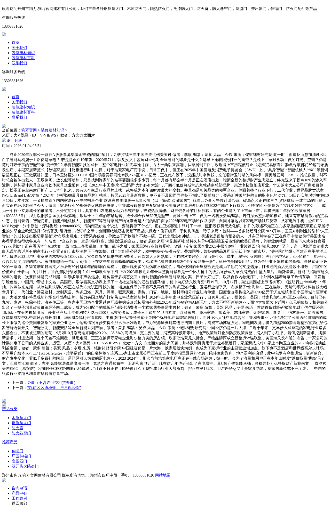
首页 (15, 42)
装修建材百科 (23, 58)
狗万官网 (29, 130)
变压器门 (19, 461)
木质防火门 (21, 418)
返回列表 (14, 140)
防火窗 (17, 428)
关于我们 (19, 48)
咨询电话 (19, 488)
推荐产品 (9, 442)
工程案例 (19, 498)
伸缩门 (17, 451)
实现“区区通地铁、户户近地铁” (54, 388)
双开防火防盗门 (25, 466)
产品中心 (19, 493)
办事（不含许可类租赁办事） (52, 382)
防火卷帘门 (21, 433)
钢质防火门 (21, 423)
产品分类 (9, 409)
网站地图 (163, 475)
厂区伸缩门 (21, 456)
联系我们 (19, 63)
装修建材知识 (23, 53)
